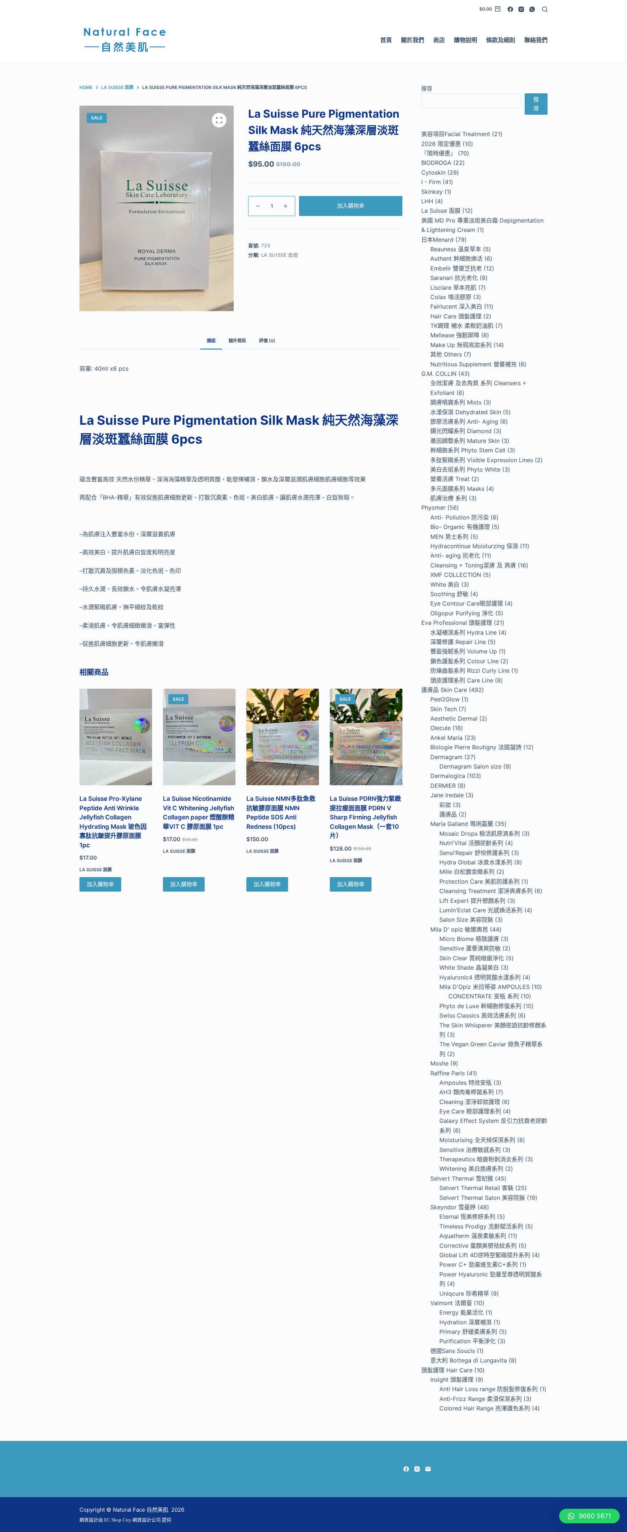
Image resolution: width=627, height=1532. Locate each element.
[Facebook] (510, 9)
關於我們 (412, 40)
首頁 (386, 40)
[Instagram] (521, 9)
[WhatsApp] (532, 9)
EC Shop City (118, 1520)
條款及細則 (500, 40)
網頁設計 (88, 1520)
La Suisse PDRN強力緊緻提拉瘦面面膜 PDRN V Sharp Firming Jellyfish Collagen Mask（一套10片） (365, 817)
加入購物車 (350, 205)
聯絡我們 (536, 40)
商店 (439, 40)
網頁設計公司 (146, 1520)
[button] (589, 1516)
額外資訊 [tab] (237, 340)
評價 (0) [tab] (267, 340)
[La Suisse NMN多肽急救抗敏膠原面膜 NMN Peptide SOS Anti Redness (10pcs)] (282, 737)
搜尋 (426, 88)
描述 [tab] (211, 340)
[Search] (545, 9)
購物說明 (465, 40)
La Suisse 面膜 (279, 255)
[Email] (428, 1469)
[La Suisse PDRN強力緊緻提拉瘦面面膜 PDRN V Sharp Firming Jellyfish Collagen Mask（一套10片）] (366, 737)
